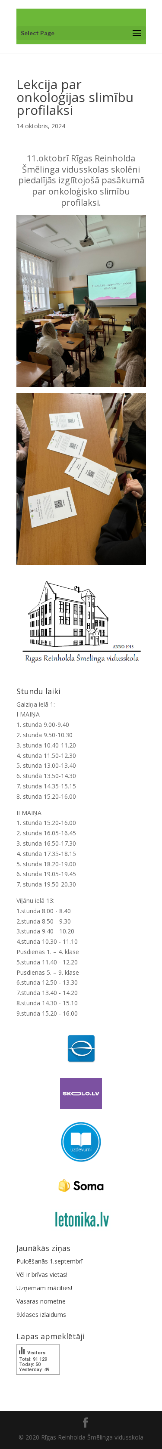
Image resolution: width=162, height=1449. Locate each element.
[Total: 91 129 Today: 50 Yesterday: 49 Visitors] (38, 1381)
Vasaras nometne (41, 1301)
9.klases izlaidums (41, 1314)
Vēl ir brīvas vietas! (41, 1274)
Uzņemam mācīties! (44, 1288)
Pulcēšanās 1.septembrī (49, 1261)
